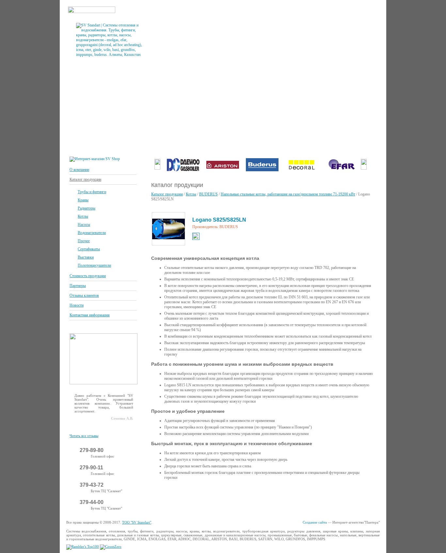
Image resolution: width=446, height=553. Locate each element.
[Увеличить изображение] (168, 228)
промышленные (280, 535)
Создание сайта (315, 522)
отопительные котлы (99, 535)
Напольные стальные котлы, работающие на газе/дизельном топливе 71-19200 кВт (288, 194)
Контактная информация (90, 315)
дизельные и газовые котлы (138, 535)
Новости (77, 305)
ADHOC (184, 539)
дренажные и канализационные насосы (235, 535)
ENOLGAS (157, 539)
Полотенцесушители (94, 265)
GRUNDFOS (295, 539)
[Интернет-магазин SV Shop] (95, 159)
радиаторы (164, 531)
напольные (348, 535)
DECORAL (201, 539)
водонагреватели (226, 531)
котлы (206, 531)
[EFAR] (341, 170)
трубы (132, 531)
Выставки (86, 257)
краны (194, 531)
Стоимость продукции (88, 276)
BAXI (233, 539)
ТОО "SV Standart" (136, 522)
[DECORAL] (301, 170)
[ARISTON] (222, 170)
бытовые (300, 535)
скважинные (192, 535)
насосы (181, 531)
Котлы (83, 216)
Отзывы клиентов (84, 295)
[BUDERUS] (262, 170)
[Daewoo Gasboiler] (183, 170)
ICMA (142, 539)
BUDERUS (208, 194)
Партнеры (78, 285)
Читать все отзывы (84, 436)
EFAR (171, 539)
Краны (83, 200)
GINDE (129, 539)
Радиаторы (86, 208)
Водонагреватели (92, 232)
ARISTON (219, 539)
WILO (279, 539)
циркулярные (171, 535)
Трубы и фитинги (92, 192)
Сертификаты (89, 249)
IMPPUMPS (316, 539)
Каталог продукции (85, 179)
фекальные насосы (323, 535)
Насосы (84, 224)
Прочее (84, 241)
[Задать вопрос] (103, 383)
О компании (79, 169)
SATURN (265, 539)
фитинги (146, 531)
